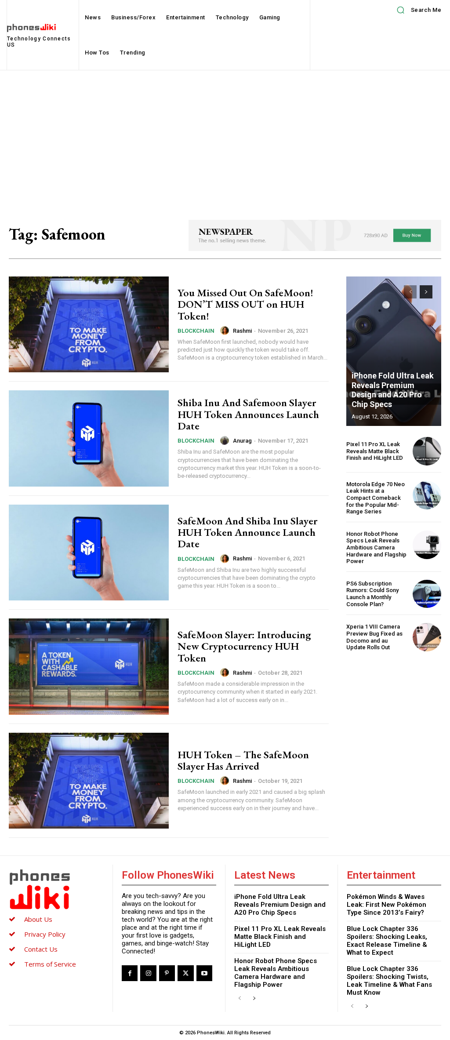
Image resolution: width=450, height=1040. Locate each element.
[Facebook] (130, 973)
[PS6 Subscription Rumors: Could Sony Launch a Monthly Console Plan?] (427, 594)
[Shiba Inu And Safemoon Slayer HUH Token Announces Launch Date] (89, 438)
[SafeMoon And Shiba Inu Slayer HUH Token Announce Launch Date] (89, 552)
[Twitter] (185, 973)
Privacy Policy (44, 934)
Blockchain (196, 330)
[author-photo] (226, 330)
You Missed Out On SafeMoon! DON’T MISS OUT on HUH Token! (245, 304)
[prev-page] (410, 291)
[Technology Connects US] (56, 889)
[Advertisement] (225, 136)
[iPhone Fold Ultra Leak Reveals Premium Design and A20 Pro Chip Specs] (393, 351)
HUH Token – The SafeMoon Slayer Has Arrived (243, 760)
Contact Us (41, 949)
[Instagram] (148, 973)
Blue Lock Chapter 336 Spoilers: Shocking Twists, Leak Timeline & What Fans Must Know (389, 980)
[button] (416, 10)
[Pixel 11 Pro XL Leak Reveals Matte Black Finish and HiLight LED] (427, 451)
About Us (38, 919)
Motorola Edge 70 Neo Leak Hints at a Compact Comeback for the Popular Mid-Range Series (375, 498)
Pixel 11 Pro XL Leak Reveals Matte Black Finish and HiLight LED (374, 451)
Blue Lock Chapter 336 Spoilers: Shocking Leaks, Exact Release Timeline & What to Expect (387, 940)
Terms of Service (50, 964)
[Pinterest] (167, 973)
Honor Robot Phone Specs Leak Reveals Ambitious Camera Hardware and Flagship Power (376, 547)
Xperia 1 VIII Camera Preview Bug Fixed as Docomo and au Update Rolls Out (374, 637)
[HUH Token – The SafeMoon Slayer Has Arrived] (89, 781)
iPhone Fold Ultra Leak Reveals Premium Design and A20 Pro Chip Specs (393, 390)
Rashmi (242, 330)
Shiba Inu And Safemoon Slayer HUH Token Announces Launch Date (248, 414)
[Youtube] (204, 973)
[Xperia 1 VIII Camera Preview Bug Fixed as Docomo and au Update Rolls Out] (427, 637)
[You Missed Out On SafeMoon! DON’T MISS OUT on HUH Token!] (89, 324)
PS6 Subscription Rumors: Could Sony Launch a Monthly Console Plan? (372, 593)
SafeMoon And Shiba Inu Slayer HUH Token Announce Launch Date (247, 532)
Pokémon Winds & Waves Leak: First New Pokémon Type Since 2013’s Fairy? (386, 904)
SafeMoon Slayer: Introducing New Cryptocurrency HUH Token (244, 646)
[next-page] (426, 291)
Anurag (242, 440)
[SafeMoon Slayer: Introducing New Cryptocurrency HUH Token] (89, 666)
